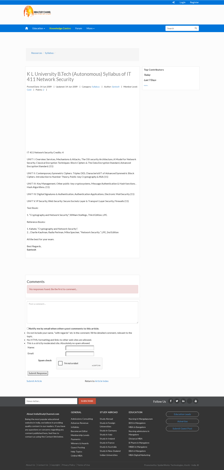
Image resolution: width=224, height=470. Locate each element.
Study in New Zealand (110, 451)
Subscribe (87, 401)
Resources (36, 52)
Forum (78, 28)
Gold (29, 89)
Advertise (182, 421)
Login (182, 2)
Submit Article (34, 380)
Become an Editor (79, 431)
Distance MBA (135, 438)
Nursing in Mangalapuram (141, 419)
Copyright (55, 465)
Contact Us (42, 465)
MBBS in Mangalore (138, 447)
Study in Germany (108, 430)
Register (194, 2)
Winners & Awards (80, 443)
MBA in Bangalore (137, 427)
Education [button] (37, 28)
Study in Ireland (107, 438)
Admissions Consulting (82, 419)
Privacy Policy (68, 465)
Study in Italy (106, 434)
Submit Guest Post (182, 428)
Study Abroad (106, 419)
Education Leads (182, 414)
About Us (30, 465)
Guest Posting (78, 447)
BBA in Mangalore (137, 451)
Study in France (107, 442)
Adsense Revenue (79, 423)
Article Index (101, 380)
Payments (75, 439)
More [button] (90, 28)
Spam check (45, 360)
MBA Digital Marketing (139, 455)
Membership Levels (80, 435)
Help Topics (76, 451)
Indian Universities (109, 455)
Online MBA (76, 455)
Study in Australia (108, 447)
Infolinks (75, 427)
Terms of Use (83, 465)
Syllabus (49, 52)
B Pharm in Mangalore (139, 442)
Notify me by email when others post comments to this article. (64, 328)
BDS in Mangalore (137, 423)
